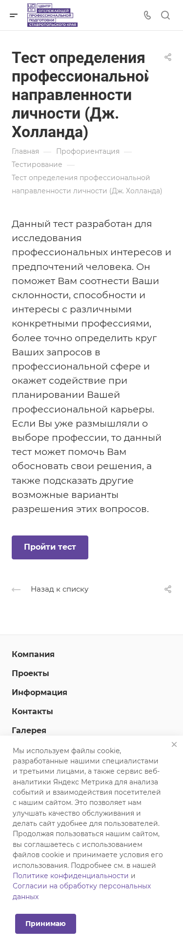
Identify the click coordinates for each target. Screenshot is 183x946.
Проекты (30, 673)
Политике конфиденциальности (71, 876)
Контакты (32, 711)
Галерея (29, 730)
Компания (33, 654)
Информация (39, 692)
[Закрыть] (174, 744)
